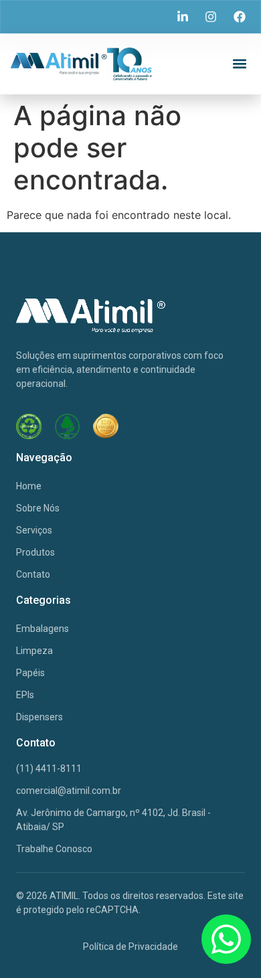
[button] (239, 64)
